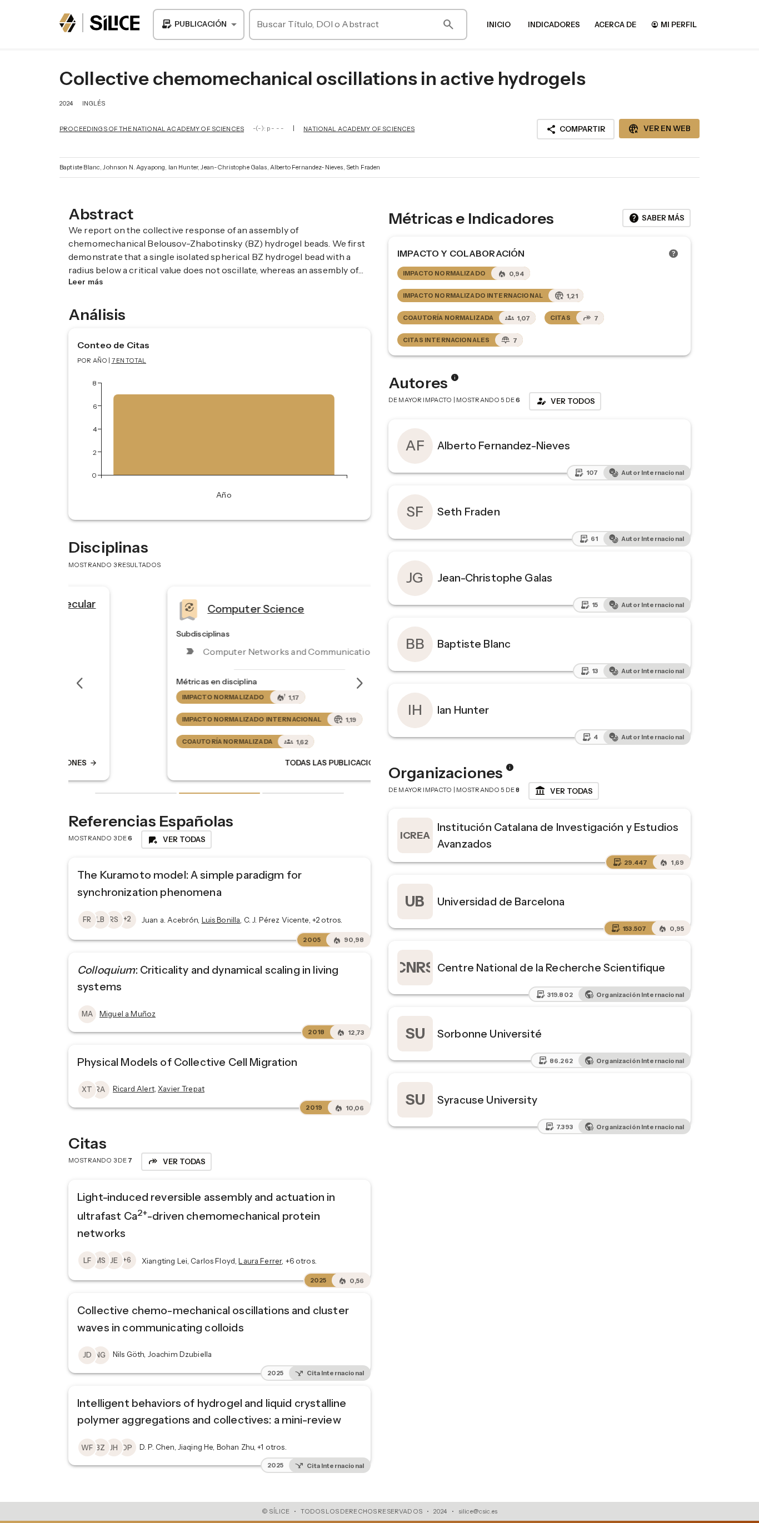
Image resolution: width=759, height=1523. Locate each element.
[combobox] (198, 24)
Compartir (575, 129)
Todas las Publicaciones (272, 763)
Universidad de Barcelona (501, 901)
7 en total (129, 360)
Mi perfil (674, 24)
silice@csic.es (477, 1511)
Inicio (499, 24)
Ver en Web (659, 129)
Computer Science (185, 608)
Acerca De (615, 24)
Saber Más (656, 218)
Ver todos (565, 401)
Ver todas (564, 791)
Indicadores (554, 24)
